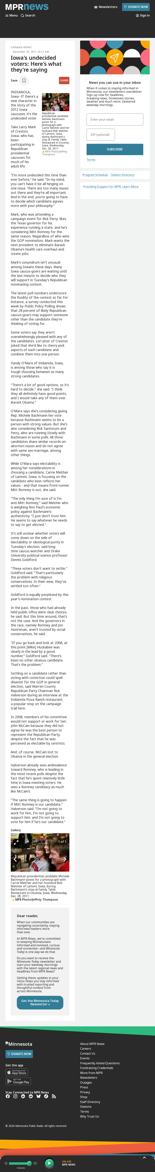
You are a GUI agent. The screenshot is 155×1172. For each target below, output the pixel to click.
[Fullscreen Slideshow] (16, 843)
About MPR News (92, 1044)
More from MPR (91, 1073)
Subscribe (115, 149)
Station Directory (122, 175)
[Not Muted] (6, 1163)
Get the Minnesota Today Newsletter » (40, 1002)
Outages (86, 1082)
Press (84, 1087)
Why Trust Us (89, 1116)
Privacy (85, 1092)
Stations (85, 1106)
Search (30, 15)
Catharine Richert (21, 47)
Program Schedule (95, 175)
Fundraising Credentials (96, 1068)
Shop (83, 1097)
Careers (85, 1048)
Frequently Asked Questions (100, 1063)
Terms (91, 160)
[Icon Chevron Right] (64, 859)
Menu (13, 15)
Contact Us (87, 1053)
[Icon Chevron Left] (15, 859)
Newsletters (88, 1077)
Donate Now (136, 7)
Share (64, 80)
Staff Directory (90, 1102)
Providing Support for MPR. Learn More (111, 187)
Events (85, 1058)
